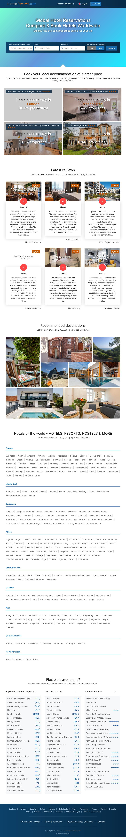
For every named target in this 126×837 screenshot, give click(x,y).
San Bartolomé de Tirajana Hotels (59, 737)
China (64, 615)
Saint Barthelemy (28, 519)
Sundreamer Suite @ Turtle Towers (98, 737)
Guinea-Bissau (70, 547)
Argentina (10, 575)
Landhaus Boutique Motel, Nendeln (63, 191)
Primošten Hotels (55, 702)
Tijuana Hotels (53, 741)
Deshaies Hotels (54, 771)
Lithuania (10, 467)
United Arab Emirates (16, 495)
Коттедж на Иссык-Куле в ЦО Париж (99, 741)
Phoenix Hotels (54, 752)
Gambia (39, 547)
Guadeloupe (62, 515)
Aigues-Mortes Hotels (57, 756)
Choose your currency (65, 4)
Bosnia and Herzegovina (101, 456)
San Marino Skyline (95, 775)
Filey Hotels (12, 710)
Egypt (85, 543)
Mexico (19, 659)
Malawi (24, 551)
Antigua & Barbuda (25, 511)
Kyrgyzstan (33, 619)
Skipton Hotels (14, 725)
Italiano (52, 809)
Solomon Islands (77, 599)
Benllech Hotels (14, 783)
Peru (20, 579)
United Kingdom (32, 475)
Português (84, 809)
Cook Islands (23, 595)
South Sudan (94, 555)
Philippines (22, 623)
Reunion (19, 555)
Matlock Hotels (14, 733)
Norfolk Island (103, 595)
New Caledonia (71, 595)
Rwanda (29, 555)
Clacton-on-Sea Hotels (18, 756)
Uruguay (40, 579)
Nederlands (63, 809)
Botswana (37, 539)
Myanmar (95, 619)
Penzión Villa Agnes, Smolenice (23, 257)
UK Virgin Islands (75, 523)
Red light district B (94, 752)
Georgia (111, 460)
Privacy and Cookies (30, 821)
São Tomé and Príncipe (17, 559)
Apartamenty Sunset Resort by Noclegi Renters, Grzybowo (102, 257)
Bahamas (49, 511)
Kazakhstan (20, 619)
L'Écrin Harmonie (94, 725)
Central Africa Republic (106, 539)
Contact (101, 821)
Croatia (20, 460)
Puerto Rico (11, 519)
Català (42, 809)
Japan (9, 619)
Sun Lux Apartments (95, 744)
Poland (9, 471)
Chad (8, 543)
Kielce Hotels (53, 760)
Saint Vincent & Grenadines (100, 519)
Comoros (18, 543)
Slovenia (83, 471)
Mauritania (41, 551)
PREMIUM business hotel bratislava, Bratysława (23, 189)
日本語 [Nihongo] (73, 811)
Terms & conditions (53, 821)
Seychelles (51, 555)
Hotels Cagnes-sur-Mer (108, 242)
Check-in (37, 45)
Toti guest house (93, 779)
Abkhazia (10, 456)
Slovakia (72, 471)
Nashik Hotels (53, 783)
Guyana (112, 575)
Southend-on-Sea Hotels (18, 767)
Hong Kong (88, 615)
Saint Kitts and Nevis (48, 519)
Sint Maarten (12, 523)
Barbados (60, 511)
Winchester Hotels (15, 764)
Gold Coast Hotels (55, 767)
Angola (19, 539)
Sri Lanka (60, 623)
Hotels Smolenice (33, 308)
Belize (9, 643)
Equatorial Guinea (99, 543)
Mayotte (64, 551)
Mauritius (53, 551)
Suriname (29, 579)
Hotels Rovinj (74, 308)
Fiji (33, 595)
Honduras (58, 643)
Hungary (54, 463)
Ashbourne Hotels (15, 775)
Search (111, 48)
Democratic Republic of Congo (54, 543)
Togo (44, 559)
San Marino (51, 471)
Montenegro (67, 467)
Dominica (38, 515)
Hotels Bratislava (33, 242)
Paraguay (10, 579)
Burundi (63, 539)
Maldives (73, 619)
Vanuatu (100, 599)
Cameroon (74, 539)
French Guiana (99, 575)
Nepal (105, 619)
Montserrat (106, 515)
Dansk (28, 811)
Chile (37, 575)
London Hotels (14, 714)
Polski (73, 809)
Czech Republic (43, 460)
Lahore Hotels (53, 721)
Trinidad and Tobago (30, 523)
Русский (59, 811)
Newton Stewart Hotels (18, 741)
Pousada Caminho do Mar (98, 714)
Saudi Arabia (103, 491)
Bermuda (72, 511)
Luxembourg (23, 467)
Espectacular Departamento (98, 756)
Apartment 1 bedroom (96, 721)
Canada (9, 659)
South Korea (47, 623)
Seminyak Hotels (54, 790)
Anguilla (10, 511)
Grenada (50, 515)
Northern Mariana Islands (18, 599)
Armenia (41, 456)
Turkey (9, 475)
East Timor (75, 615)
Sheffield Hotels (14, 748)
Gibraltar (21, 463)
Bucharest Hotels (54, 764)
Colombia (47, 575)
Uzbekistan (104, 623)
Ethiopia (20, 547)
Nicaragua (70, 643)
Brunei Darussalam (37, 615)
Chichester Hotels (15, 702)
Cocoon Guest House (96, 706)
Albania (21, 456)
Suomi (103, 809)
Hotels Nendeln (73, 239)
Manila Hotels (53, 714)
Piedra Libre (91, 702)
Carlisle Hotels (14, 760)
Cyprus (29, 460)
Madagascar (12, 551)
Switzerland (113, 471)
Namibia (101, 551)
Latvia (99, 463)
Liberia (102, 547)
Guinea (58, 547)
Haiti (73, 515)
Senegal (40, 555)
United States (32, 659)
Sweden (101, 471)
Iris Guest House (93, 764)
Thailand (92, 623)
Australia (10, 595)
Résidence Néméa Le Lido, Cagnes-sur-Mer (102, 189)
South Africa (79, 555)
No (100, 48)
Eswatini (10, 547)
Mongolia (84, 619)
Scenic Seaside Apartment (98, 748)
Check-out (64, 45)
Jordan (33, 491)
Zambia (72, 559)
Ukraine (19, 475)
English (84, 4)
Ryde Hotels (12, 744)
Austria (51, 456)
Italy (82, 463)
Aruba (39, 511)
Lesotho (92, 547)
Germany (10, 463)
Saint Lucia (66, 519)
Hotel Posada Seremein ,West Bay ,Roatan (99, 729)
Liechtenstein (111, 463)
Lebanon (52, 491)
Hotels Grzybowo (111, 308)
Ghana (49, 547)
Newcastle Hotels (15, 771)
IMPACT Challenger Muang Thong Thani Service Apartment (98, 783)
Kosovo (89, 463)
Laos (43, 619)
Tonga (91, 599)
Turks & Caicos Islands (53, 523)
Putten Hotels (53, 698)
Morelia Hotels (53, 729)
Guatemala (46, 643)
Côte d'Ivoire (31, 543)
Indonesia (107, 615)
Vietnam (10, 627)
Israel (24, 491)
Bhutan (23, 615)
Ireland (74, 463)
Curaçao (28, 515)
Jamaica (82, 515)
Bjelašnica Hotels (54, 725)
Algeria (9, 539)
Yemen (32, 495)
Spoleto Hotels (53, 779)
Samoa (64, 599)
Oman (62, 491)
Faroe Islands (80, 460)
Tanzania (35, 559)
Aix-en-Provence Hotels (58, 718)
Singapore (34, 623)
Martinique (93, 515)
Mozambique (88, 551)
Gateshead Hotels (15, 790)
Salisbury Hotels (14, 718)
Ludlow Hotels (14, 737)
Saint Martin (79, 519)
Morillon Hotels (54, 733)
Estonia (67, 460)
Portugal (20, 471)
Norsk (94, 809)
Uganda (62, 559)
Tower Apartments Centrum (99, 771)
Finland (92, 460)
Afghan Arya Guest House (98, 698)
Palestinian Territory (77, 491)
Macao (52, 619)
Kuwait (42, 491)
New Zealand (87, 595)
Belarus (73, 456)
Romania (30, 471)
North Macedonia (97, 467)
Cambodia (54, 615)
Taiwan (71, 623)
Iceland (64, 463)
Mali (32, 551)
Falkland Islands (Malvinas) (77, 575)
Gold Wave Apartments (97, 733)
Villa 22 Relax (92, 710)
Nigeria (9, 555)
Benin (27, 539)
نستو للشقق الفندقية (94, 787)
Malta (34, 467)
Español (33, 809)
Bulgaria (10, 460)
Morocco (75, 551)
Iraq (18, 491)
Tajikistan (81, 623)
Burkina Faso (51, 539)
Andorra (31, 456)
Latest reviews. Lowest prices (19, 45)
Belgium (83, 456)
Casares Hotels (54, 710)
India (98, 615)
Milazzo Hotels (53, 775)
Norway (112, 467)
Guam (59, 595)
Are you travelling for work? (95, 45)
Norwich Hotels (14, 787)
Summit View (92, 767)
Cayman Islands (13, 515)
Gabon (30, 547)
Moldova (44, 467)
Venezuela (51, 579)
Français (22, 809)
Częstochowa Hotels (56, 744)
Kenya (83, 547)
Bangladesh (11, 615)
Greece (32, 463)
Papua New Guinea (49, 599)
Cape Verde (87, 539)
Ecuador (58, 575)
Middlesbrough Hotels (17, 706)
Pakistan (10, 623)
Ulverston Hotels (15, 729)
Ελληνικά (48, 811)
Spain (91, 471)
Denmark (57, 460)
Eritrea (113, 543)
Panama (81, 643)
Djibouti (75, 543)
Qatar (91, 491)
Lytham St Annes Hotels (18, 779)
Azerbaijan (62, 456)
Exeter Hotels (13, 752)
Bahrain (9, 491)
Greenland (42, 463)
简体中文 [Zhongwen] (92, 811)
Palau (35, 599)
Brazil (29, 575)
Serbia (62, 471)
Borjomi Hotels (53, 787)
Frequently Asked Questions (80, 821)
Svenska (112, 809)
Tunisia (52, 559)
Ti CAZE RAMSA (93, 760)
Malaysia (62, 619)
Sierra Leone (65, 555)
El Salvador (33, 643)
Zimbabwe (83, 559)
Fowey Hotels (13, 721)
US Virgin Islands (93, 523)
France (102, 460)
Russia (40, 471)
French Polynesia (45, 595)
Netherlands (81, 467)
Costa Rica (20, 643)
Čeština (37, 811)
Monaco (54, 467)
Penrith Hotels (53, 706)
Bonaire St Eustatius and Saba (93, 511)
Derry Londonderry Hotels (19, 698)
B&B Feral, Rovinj (63, 257)
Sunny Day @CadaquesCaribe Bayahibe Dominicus (99, 718)
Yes (91, 48)
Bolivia (21, 575)
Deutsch (12, 809)
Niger (110, 551)
